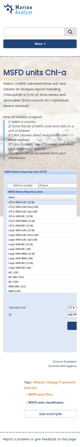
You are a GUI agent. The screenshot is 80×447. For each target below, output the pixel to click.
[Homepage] (18, 13)
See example (50, 413)
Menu (38, 43)
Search (70, 32)
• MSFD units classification (45, 402)
